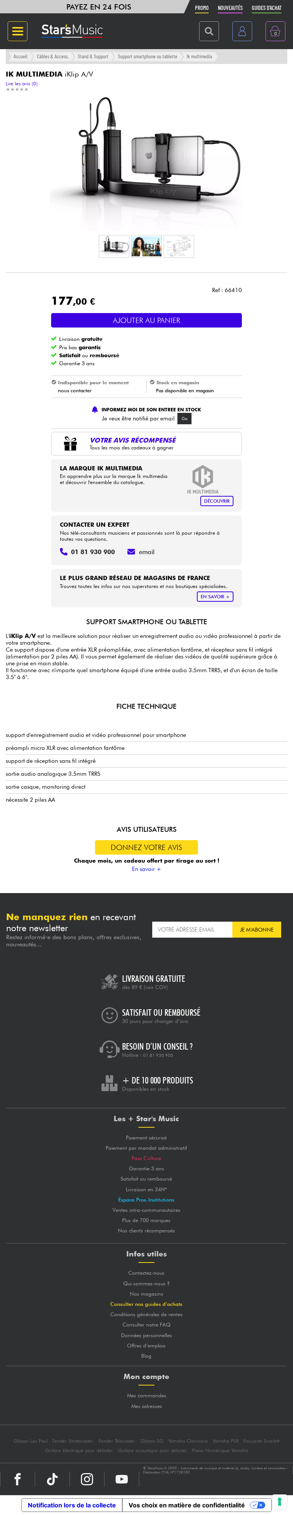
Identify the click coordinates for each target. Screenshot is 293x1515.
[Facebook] (17, 1479)
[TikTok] (52, 1479)
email (147, 552)
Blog (146, 1356)
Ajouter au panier (146, 320)
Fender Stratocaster (72, 1441)
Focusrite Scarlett (261, 1441)
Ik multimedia (199, 56)
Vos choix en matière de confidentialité (187, 1505)
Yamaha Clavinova (188, 1441)
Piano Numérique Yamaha (220, 1450)
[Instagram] (87, 1479)
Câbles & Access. (53, 56)
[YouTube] (122, 1479)
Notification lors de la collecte (72, 1505)
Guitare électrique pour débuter (79, 1450)
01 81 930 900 (158, 1055)
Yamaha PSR (226, 1441)
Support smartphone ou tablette (147, 56)
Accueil (20, 56)
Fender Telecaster (116, 1441)
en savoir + (215, 596)
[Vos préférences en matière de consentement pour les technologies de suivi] (279, 1501)
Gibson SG (151, 1441)
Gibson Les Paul (31, 1441)
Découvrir (217, 501)
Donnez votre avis (146, 847)
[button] (114, 246)
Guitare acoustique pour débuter (152, 1450)
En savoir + (146, 869)
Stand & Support (93, 56)
